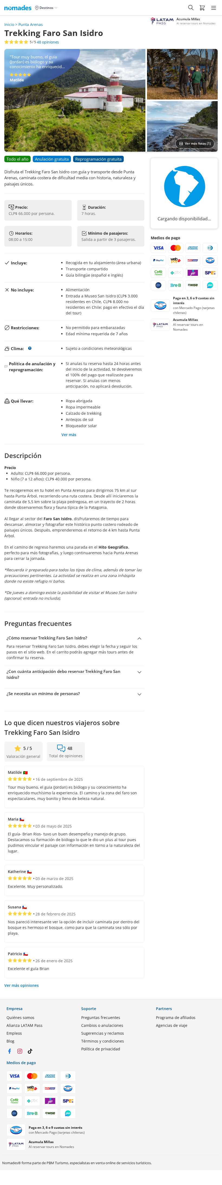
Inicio (9, 24)
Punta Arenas (30, 24)
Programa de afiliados (175, 1017)
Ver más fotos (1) (198, 143)
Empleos (14, 1033)
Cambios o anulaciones (102, 1025)
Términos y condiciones (102, 1041)
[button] (202, 7)
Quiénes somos (20, 1017)
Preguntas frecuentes (100, 1017)
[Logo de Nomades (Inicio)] (19, 7)
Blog (10, 1041)
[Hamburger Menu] (213, 7)
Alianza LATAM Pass (24, 1025)
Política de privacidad (100, 1048)
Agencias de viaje (171, 1025)
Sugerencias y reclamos (102, 1033)
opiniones (48, 42)
